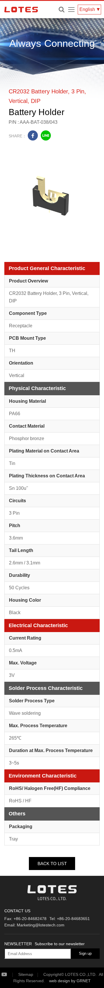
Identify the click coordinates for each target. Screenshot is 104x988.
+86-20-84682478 (30, 918)
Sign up (85, 953)
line (46, 135)
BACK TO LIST (52, 863)
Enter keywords (61, 9)
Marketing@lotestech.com (40, 925)
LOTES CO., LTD (21, 9)
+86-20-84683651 (73, 918)
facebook (33, 135)
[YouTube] (9, 974)
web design (59, 980)
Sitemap (25, 974)
